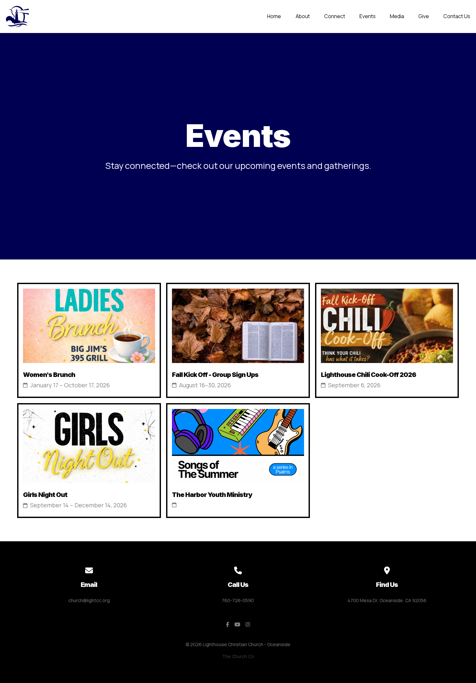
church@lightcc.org (89, 600)
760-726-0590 (238, 600)
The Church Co (238, 656)
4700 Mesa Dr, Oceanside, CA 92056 (386, 600)
